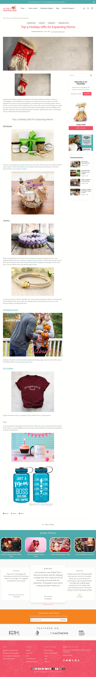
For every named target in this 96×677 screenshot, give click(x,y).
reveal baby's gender (23, 362)
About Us (47, 661)
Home (4, 18)
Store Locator (33, 8)
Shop (23, 8)
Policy (51, 671)
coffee (36, 426)
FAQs (27, 656)
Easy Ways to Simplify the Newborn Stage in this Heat (86, 191)
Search (28, 650)
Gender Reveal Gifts (9, 659)
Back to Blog (49, 524)
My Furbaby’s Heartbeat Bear (11, 656)
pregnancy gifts (64, 23)
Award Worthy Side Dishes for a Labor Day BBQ (85, 172)
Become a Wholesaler (51, 653)
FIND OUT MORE (68, 655)
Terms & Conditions (58, 671)
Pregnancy (51, 23)
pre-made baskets (24, 165)
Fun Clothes (8, 368)
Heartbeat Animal (10, 310)
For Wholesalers (31, 659)
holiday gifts (31, 23)
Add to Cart (81, 128)
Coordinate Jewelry (9, 299)
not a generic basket (20, 169)
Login (46, 656)
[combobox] (81, 75)
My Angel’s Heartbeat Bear (11, 653)
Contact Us (29, 653)
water (43, 426)
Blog (57, 8)
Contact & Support (68, 8)
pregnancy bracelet (33, 260)
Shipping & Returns (32, 661)
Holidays (41, 23)
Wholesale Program (46, 8)
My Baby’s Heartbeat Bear (10, 650)
